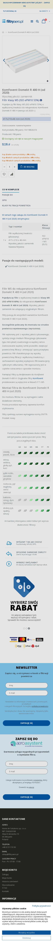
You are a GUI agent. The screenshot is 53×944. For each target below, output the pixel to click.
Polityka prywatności (41, 905)
